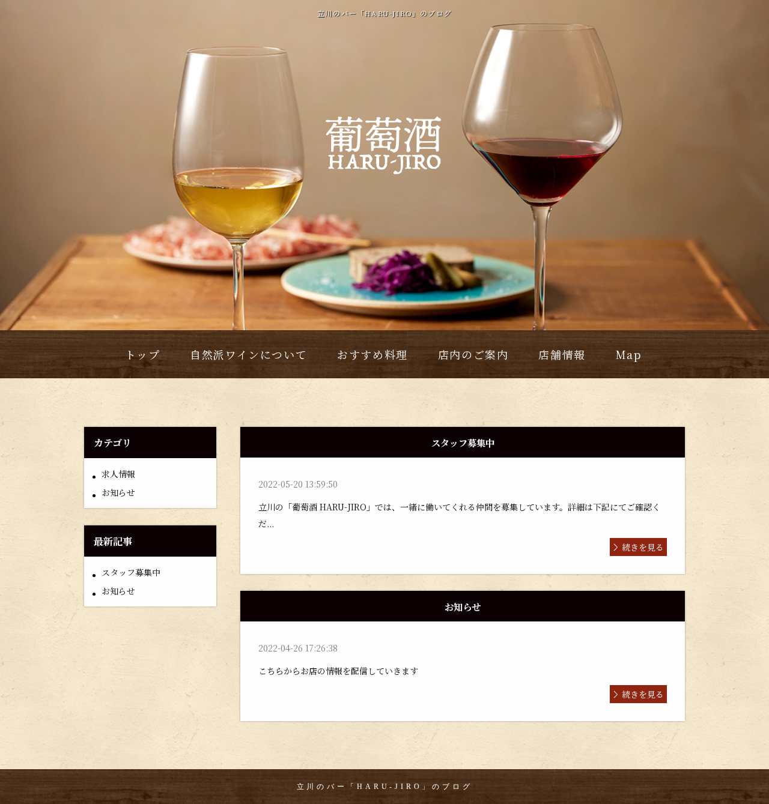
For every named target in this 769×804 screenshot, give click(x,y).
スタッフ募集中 (131, 572)
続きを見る (643, 547)
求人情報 (118, 474)
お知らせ (118, 492)
